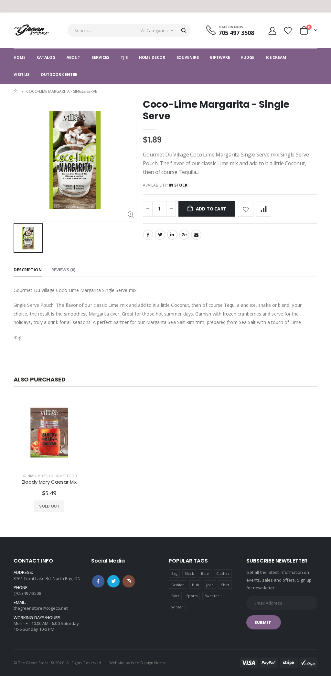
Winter (177, 607)
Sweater (212, 595)
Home (16, 91)
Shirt (225, 584)
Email (196, 235)
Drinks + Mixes (34, 476)
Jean (210, 584)
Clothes (222, 573)
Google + (184, 235)
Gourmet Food (63, 476)
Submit (262, 622)
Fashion (178, 584)
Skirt (175, 595)
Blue (205, 573)
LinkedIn (172, 235)
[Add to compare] (263, 209)
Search (184, 30)
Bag (174, 573)
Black (189, 573)
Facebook (148, 235)
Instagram (128, 581)
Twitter (160, 235)
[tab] (28, 270)
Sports (191, 595)
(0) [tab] (63, 270)
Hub (195, 584)
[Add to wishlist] (245, 209)
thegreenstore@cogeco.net (41, 608)
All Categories (154, 30)
